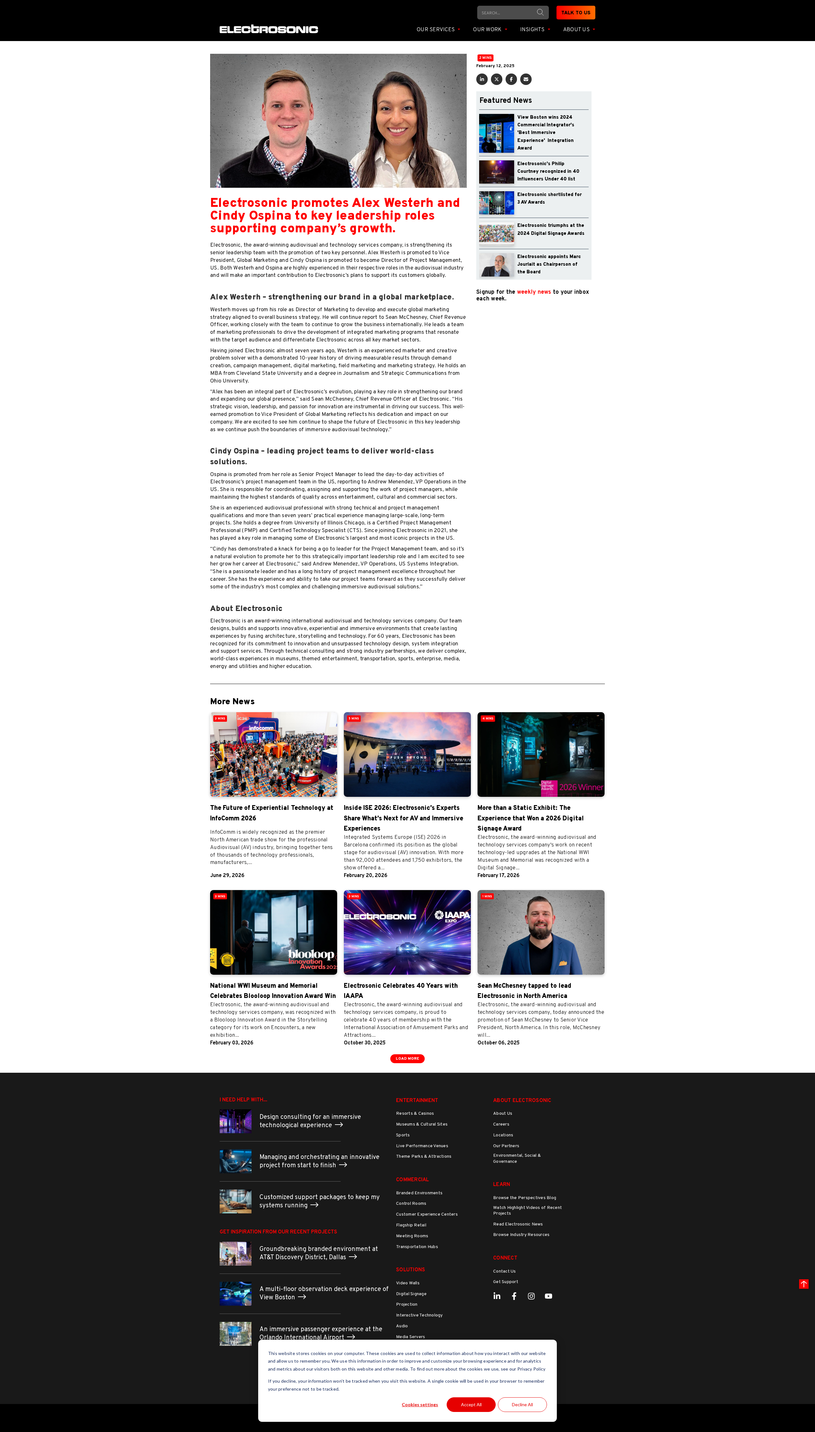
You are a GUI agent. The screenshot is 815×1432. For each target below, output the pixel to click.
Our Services (436, 29)
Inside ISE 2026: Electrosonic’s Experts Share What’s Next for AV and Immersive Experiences (403, 818)
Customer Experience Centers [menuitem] (427, 1214)
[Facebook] (514, 1296)
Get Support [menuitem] (505, 1282)
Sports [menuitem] (403, 1135)
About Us (577, 29)
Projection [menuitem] (407, 1304)
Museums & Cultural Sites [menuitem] (422, 1124)
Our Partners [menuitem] (506, 1146)
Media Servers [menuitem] (410, 1337)
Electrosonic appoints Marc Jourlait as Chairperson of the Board (549, 265)
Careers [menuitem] (501, 1124)
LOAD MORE (407, 1058)
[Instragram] (531, 1296)
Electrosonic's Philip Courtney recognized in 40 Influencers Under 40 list (548, 172)
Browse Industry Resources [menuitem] (521, 1235)
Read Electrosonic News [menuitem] (518, 1224)
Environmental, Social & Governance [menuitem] (517, 1158)
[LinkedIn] (497, 1296)
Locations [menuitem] (503, 1135)
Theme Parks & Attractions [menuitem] (423, 1156)
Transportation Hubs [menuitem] (417, 1247)
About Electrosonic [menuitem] (522, 1101)
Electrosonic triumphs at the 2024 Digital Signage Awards (551, 229)
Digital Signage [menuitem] (411, 1294)
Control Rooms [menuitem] (411, 1203)
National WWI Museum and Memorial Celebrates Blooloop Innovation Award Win (273, 991)
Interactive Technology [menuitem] (419, 1315)
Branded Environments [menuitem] (419, 1193)
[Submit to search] (540, 12)
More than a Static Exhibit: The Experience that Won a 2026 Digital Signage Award (531, 818)
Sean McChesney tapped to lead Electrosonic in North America (524, 991)
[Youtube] (548, 1296)
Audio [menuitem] (402, 1326)
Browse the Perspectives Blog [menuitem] (524, 1198)
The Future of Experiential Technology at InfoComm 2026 (271, 813)
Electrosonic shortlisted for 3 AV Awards (549, 199)
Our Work (488, 29)
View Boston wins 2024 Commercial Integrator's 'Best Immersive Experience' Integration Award (545, 133)
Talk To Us (576, 13)
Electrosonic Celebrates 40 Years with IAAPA (401, 991)
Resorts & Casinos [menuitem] (415, 1113)
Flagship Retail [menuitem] (411, 1225)
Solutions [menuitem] (410, 1270)
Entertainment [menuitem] (417, 1101)
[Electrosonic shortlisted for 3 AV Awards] (496, 202)
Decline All (522, 1404)
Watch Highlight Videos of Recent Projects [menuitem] (527, 1210)
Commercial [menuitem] (412, 1180)
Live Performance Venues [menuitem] (422, 1146)
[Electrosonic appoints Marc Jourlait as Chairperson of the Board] (496, 265)
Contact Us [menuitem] (504, 1271)
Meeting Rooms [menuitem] (412, 1236)
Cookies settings (420, 1404)
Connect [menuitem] (505, 1258)
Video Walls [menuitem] (408, 1283)
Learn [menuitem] (501, 1185)
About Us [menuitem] (502, 1113)
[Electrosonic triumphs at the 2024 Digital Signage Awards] (496, 233)
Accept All (471, 1404)
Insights (533, 29)
